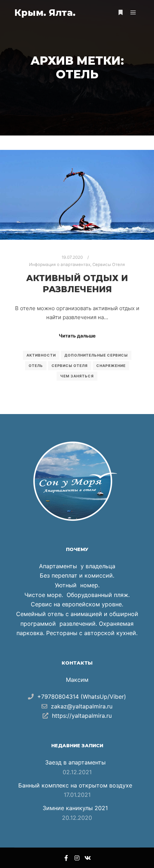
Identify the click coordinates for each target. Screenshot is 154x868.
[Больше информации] (120, 12)
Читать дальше (77, 336)
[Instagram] (77, 858)
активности (41, 355)
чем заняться (77, 376)
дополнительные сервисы (96, 355)
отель (36, 365)
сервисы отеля (70, 365)
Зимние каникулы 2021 (75, 808)
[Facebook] (66, 858)
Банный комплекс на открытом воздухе (75, 785)
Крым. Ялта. (45, 12)
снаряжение (111, 365)
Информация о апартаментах (59, 264)
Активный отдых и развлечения (77, 283)
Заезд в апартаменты (75, 762)
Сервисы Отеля (108, 264)
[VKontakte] (87, 858)
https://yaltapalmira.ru (82, 715)
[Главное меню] (133, 12)
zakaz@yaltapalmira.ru (81, 706)
